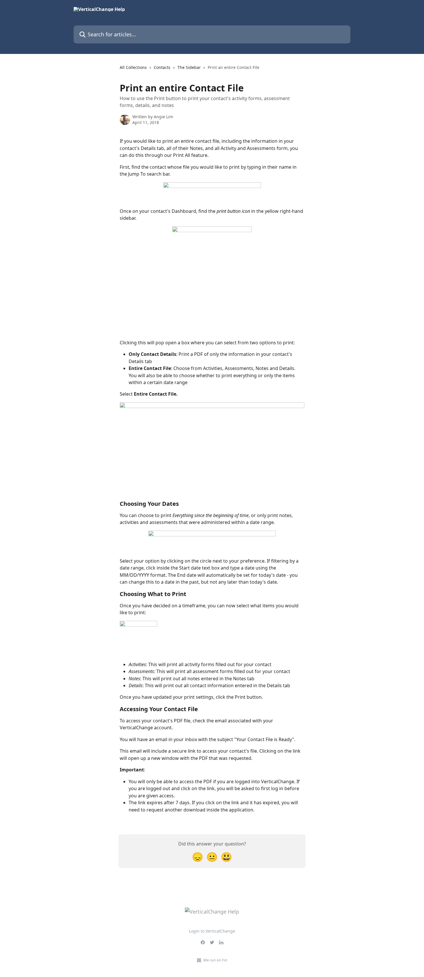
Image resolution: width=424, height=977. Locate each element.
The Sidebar (189, 67)
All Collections (133, 67)
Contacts (162, 67)
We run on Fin (215, 960)
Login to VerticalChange (212, 931)
